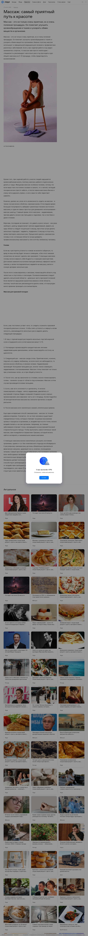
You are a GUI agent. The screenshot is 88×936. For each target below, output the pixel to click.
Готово (44, 478)
